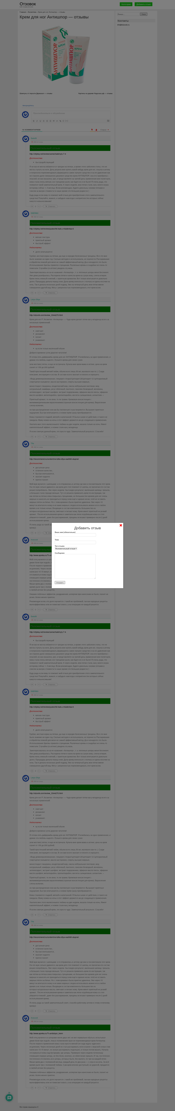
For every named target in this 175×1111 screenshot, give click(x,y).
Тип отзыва (59, 546)
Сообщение (60, 553)
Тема (57, 539)
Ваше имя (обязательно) (65, 532)
